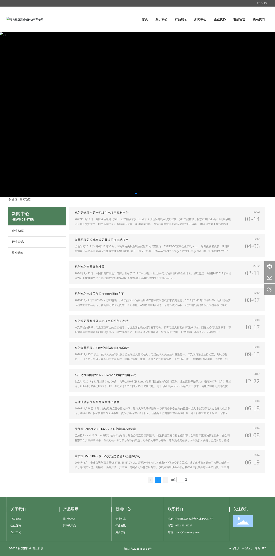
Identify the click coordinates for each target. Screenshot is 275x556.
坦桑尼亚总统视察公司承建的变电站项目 (102, 240)
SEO (264, 548)
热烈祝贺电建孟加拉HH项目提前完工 (99, 294)
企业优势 (15, 525)
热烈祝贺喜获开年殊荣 (90, 267)
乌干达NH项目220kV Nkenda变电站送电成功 (105, 375)
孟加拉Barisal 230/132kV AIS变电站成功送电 (105, 429)
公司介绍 (15, 518)
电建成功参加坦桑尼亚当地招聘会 (97, 402)
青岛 (257, 548)
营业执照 (38, 548)
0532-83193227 (183, 525)
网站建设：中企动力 (240, 548)
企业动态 (18, 230)
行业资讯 (18, 241)
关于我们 (18, 509)
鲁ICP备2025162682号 (138, 548)
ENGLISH (262, 3)
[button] (136, 193)
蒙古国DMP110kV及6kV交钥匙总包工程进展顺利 (107, 456)
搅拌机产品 (69, 518)
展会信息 (18, 252)
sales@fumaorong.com (187, 532)
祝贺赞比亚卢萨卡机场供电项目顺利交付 (102, 213)
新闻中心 (123, 509)
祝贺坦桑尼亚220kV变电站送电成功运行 (102, 348)
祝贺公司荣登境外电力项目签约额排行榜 (102, 321)
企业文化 (15, 532)
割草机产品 (69, 525)
